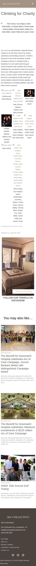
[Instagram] (13, 555)
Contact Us (5, 550)
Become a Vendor (7, 544)
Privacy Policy (4, 563)
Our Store (4, 539)
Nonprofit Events (6, 352)
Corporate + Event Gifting (10, 547)
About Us (4, 542)
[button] (32, 3)
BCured (4, 50)
